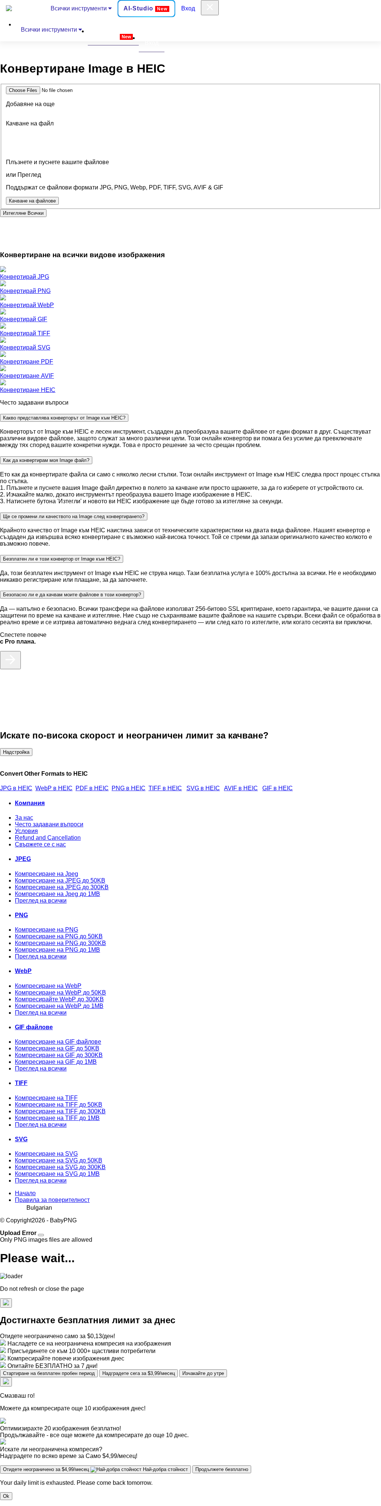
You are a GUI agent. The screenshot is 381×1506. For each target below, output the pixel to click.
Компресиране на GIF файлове (58, 1041)
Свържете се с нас (40, 844)
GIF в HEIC (277, 788)
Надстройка (16, 752)
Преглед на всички (41, 900)
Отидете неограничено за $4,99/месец (95, 1469)
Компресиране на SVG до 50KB (58, 1160)
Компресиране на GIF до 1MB (56, 1062)
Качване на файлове (32, 201)
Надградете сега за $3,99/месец (138, 1373)
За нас (24, 817)
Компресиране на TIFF (46, 1098)
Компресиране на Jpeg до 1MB (57, 894)
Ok (6, 1496)
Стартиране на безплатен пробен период (49, 1373)
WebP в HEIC (54, 788)
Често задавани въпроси (49, 824)
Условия (26, 831)
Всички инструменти (79, 8)
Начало (25, 1193)
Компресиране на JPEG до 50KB (60, 880)
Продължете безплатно (221, 1469)
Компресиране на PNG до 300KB (60, 943)
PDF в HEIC (92, 788)
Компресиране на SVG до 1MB (57, 1174)
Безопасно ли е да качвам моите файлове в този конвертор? (72, 594)
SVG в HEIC (203, 788)
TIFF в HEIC (165, 788)
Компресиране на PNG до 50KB (59, 936)
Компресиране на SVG (46, 1154)
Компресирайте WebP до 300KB (59, 999)
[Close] (41, 1235)
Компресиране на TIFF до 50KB (58, 1104)
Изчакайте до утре (203, 1373)
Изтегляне (23, 213)
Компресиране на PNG (46, 929)
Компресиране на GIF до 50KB (57, 1048)
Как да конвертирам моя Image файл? (46, 460)
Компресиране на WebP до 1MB (59, 1006)
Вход (188, 8)
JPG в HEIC (16, 788)
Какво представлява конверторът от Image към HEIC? (64, 418)
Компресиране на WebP (48, 986)
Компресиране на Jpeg (46, 874)
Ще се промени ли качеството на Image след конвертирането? (73, 516)
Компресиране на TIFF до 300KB (60, 1111)
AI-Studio (145, 8)
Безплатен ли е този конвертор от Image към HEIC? (61, 559)
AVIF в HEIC (241, 788)
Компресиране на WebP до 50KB (60, 992)
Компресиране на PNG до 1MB (57, 950)
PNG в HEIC (128, 788)
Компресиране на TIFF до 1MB (57, 1118)
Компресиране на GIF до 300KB (59, 1055)
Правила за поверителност (52, 1200)
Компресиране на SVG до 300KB (60, 1167)
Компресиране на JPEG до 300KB (62, 887)
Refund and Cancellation (48, 838)
